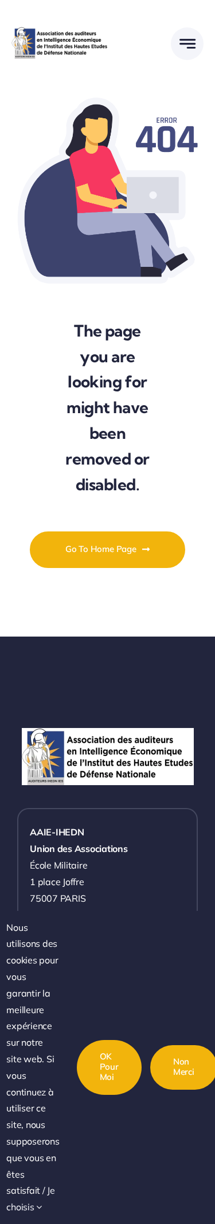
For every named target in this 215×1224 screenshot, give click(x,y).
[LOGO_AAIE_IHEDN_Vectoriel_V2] (59, 31)
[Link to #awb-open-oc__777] (187, 43)
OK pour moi (109, 1066)
